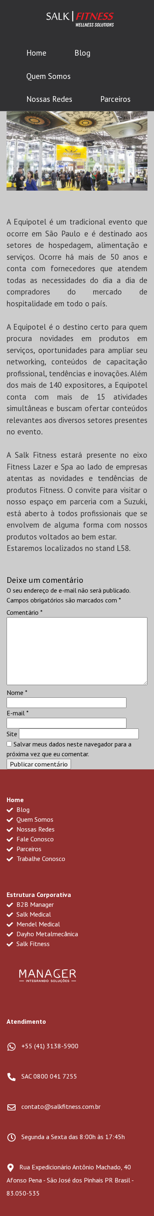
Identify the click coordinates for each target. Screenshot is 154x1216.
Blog (82, 53)
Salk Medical (33, 914)
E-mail (17, 713)
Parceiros (115, 99)
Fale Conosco (34, 839)
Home (36, 53)
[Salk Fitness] (80, 20)
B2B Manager (34, 904)
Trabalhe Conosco (40, 858)
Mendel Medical (37, 924)
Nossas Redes (49, 99)
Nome (17, 692)
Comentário (25, 612)
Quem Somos (48, 76)
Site (12, 734)
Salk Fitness (32, 944)
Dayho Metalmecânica (46, 934)
